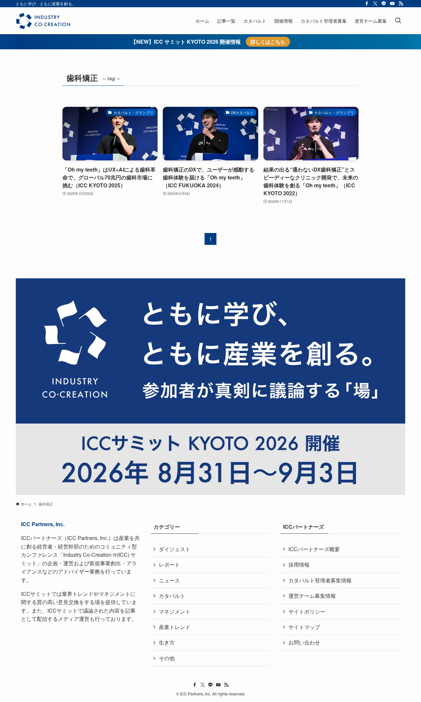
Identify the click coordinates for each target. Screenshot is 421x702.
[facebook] (366, 3)
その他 (167, 658)
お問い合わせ (304, 642)
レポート (169, 564)
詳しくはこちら (268, 41)
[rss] (401, 3)
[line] (384, 3)
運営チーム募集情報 (312, 595)
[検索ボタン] (398, 20)
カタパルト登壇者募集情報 (320, 580)
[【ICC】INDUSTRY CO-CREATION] (43, 20)
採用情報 (299, 564)
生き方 (167, 642)
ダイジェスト (174, 549)
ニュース (169, 580)
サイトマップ (304, 627)
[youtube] (392, 3)
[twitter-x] (375, 3)
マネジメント (174, 611)
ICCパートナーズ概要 (314, 549)
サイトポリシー (306, 611)
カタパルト (172, 595)
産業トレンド (174, 627)
